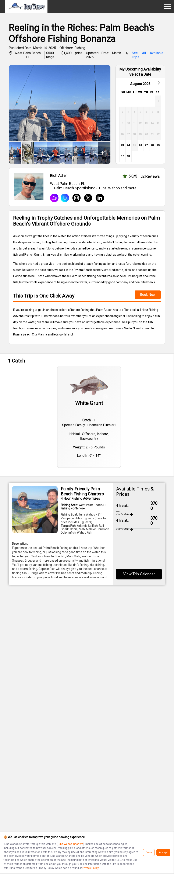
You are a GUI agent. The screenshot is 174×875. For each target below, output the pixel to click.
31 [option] (128, 156)
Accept (163, 852)
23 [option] (122, 145)
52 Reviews (150, 176)
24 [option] (128, 145)
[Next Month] (158, 82)
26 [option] (140, 145)
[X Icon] (86, 198)
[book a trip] (54, 198)
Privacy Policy (90, 867)
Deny (149, 852)
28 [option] (152, 145)
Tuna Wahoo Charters (70, 843)
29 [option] (158, 145)
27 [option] (146, 145)
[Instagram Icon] (75, 198)
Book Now (148, 294)
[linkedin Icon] (98, 198)
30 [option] (122, 156)
